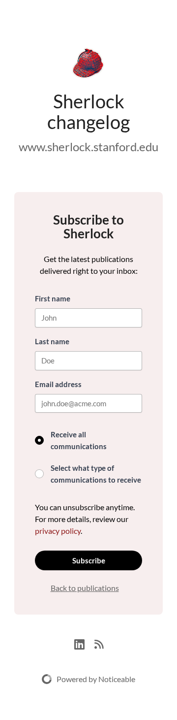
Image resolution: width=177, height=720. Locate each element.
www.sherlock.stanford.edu (88, 146)
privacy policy (58, 530)
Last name (52, 341)
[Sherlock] (88, 65)
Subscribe (88, 560)
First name (52, 298)
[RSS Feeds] (98, 643)
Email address (58, 384)
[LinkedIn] (84, 643)
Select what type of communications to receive (96, 473)
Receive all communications (79, 440)
